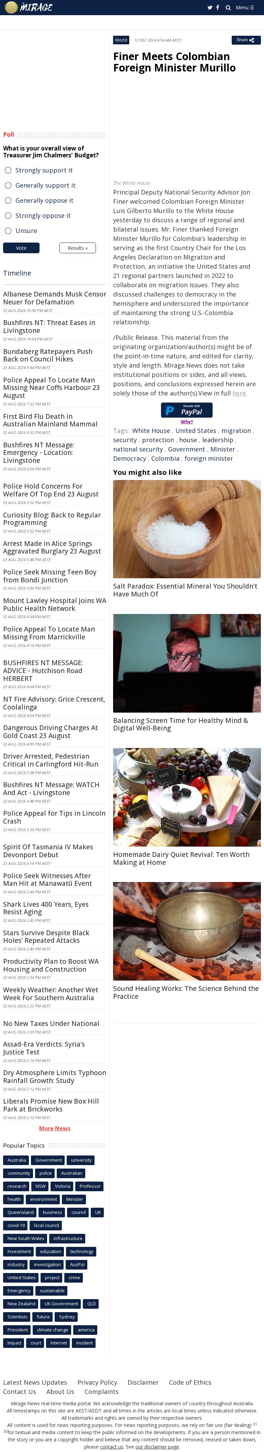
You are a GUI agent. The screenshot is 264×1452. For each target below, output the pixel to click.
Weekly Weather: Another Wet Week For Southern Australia (50, 993)
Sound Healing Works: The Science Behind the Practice (186, 992)
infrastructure (68, 1238)
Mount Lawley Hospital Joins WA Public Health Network (54, 604)
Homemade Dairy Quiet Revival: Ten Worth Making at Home (181, 858)
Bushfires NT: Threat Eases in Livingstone (49, 326)
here (239, 393)
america (86, 1330)
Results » (78, 248)
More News (54, 1128)
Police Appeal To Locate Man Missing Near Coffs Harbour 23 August (51, 388)
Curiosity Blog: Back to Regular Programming (52, 519)
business (52, 1212)
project (52, 1277)
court (36, 1343)
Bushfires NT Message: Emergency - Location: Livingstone (38, 452)
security (125, 440)
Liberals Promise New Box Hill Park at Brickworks (51, 1105)
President (18, 1330)
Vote (21, 248)
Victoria (62, 1186)
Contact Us (19, 1391)
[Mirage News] (29, 7)
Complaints (102, 1391)
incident (84, 1343)
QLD (91, 1303)
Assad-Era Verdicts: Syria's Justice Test (44, 1048)
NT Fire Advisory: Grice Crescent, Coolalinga (54, 703)
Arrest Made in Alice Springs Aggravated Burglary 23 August (52, 547)
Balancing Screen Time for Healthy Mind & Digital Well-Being (180, 724)
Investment (19, 1251)
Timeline (17, 273)
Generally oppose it (44, 200)
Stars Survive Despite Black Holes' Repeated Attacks (46, 936)
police (46, 1173)
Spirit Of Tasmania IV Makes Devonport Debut (48, 850)
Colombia (165, 458)
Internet (59, 1343)
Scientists (18, 1317)
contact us (111, 1446)
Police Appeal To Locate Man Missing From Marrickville (49, 633)
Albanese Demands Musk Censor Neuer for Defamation (54, 298)
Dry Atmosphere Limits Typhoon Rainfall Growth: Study (54, 1076)
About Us (60, 1391)
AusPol (77, 1264)
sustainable (52, 1290)
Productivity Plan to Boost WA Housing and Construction (51, 965)
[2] (6, 1431)
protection (158, 440)
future (43, 1317)
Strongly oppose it (43, 215)
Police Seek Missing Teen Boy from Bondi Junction (50, 576)
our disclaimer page (157, 1446)
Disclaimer (143, 1382)
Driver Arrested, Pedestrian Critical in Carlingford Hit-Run (50, 760)
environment (43, 1199)
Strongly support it (44, 170)
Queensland (21, 1212)
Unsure (26, 230)
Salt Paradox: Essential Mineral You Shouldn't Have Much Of (185, 590)
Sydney (67, 1317)
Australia (17, 1160)
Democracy (129, 458)
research (17, 1186)
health (14, 1199)
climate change (52, 1330)
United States (195, 430)
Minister (222, 449)
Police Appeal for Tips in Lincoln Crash (54, 817)
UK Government (61, 1303)
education (50, 1251)
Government (186, 449)
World (121, 40)
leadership (217, 440)
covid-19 (16, 1225)
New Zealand (21, 1303)
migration (236, 430)
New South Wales (26, 1238)
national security (138, 449)
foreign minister (209, 458)
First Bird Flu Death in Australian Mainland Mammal (50, 420)
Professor (90, 1186)
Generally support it (45, 185)
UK (98, 1212)
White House (151, 430)
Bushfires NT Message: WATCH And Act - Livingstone (51, 788)
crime (74, 1277)
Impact (14, 1343)
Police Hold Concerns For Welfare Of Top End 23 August (51, 490)
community (19, 1173)
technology (82, 1251)
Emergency (19, 1290)
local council (46, 1225)
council (79, 1212)
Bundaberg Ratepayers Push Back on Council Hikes (47, 355)
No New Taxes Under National (51, 1023)
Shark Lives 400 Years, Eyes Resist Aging (46, 908)
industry (16, 1264)
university (81, 1160)
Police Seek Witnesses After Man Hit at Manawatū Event (47, 879)
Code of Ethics (190, 1382)
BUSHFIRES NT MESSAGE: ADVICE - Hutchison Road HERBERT (43, 670)
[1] (255, 1424)
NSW (41, 1186)
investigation (47, 1264)
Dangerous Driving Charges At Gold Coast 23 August (50, 731)
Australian (71, 1173)
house (188, 440)
